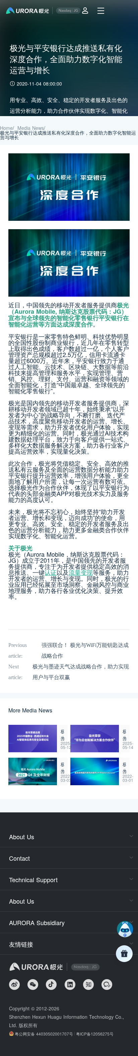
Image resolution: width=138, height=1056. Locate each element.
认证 (51, 572)
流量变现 (81, 572)
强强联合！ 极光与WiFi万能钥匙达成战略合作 (85, 650)
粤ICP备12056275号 (95, 1034)
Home (6, 127)
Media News (30, 127)
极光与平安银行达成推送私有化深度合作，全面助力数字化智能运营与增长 (68, 135)
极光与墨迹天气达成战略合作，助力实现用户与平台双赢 (80, 672)
